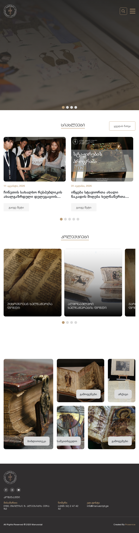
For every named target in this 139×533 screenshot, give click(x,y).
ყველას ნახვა (122, 126)
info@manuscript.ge (98, 506)
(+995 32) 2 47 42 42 (68, 507)
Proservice (130, 524)
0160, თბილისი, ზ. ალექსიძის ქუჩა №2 (26, 507)
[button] (63, 107)
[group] (35, 174)
